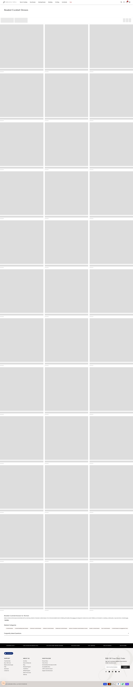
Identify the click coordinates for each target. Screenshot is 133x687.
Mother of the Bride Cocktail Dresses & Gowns (78, 628)
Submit (125, 667)
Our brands (64, 2)
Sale (71, 2)
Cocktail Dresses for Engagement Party (120, 628)
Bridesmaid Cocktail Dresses (61, 628)
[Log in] (129, 2)
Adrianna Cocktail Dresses (48, 628)
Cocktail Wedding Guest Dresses (21, 628)
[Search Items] (121, 2)
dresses (74, 618)
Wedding (50, 2)
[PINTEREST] (112, 671)
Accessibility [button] (9, 653)
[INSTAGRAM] (109, 671)
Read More (7, 620)
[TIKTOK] (115, 671)
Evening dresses (41, 2)
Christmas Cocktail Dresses (35, 628)
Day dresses (32, 2)
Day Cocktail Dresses (105, 628)
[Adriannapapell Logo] (9, 2)
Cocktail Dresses (9, 628)
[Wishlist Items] (124, 2)
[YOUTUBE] (119, 671)
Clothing (57, 2)
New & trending (23, 2)
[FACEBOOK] (106, 671)
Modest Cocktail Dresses (94, 628)
